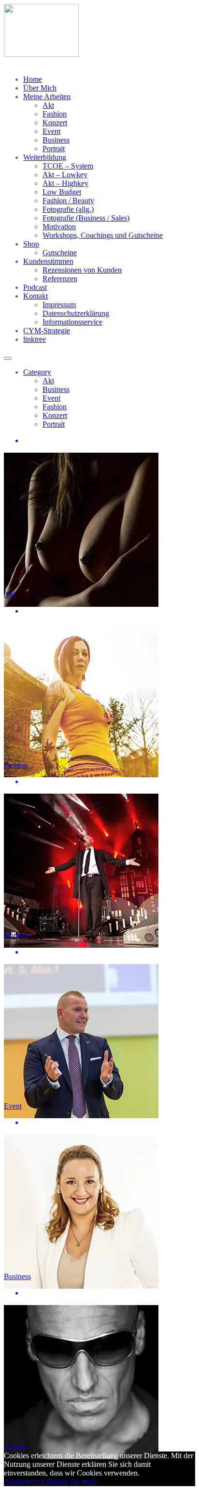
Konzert (55, 122)
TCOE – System (68, 166)
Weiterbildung (44, 157)
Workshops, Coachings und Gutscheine (103, 235)
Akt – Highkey (65, 183)
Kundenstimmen (48, 261)
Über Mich (40, 88)
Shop (31, 244)
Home (32, 79)
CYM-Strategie (46, 331)
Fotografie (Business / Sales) (86, 218)
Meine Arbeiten (47, 96)
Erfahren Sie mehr (69, 1481)
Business (56, 140)
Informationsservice (72, 322)
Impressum (59, 305)
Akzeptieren (22, 1481)
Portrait (54, 148)
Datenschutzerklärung (76, 313)
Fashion (55, 114)
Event (51, 131)
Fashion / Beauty (68, 200)
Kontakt (35, 296)
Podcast (35, 287)
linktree (34, 339)
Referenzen (60, 278)
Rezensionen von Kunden (82, 270)
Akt (48, 105)
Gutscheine (60, 252)
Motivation (59, 226)
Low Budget (62, 192)
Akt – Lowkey (65, 174)
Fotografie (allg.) (68, 209)
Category (37, 372)
